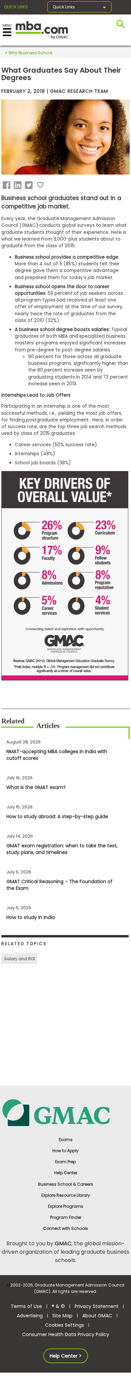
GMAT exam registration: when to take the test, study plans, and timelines (62, 849)
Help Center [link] (65, 1173)
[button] (8, 185)
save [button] (40, 185)
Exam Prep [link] (65, 1162)
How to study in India (30, 917)
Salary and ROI (19, 959)
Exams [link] (66, 1139)
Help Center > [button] (66, 1356)
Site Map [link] (62, 1315)
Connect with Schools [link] (65, 1228)
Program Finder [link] (65, 1217)
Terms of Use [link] (26, 1306)
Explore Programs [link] (65, 1206)
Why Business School (29, 53)
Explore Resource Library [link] (65, 1195)
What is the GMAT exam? (36, 787)
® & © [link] (58, 1306)
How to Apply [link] (65, 1151)
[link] (65, 1112)
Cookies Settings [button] (64, 1325)
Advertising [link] (30, 1315)
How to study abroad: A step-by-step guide (57, 816)
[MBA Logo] (42, 29)
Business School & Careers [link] (65, 1184)
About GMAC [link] (97, 1315)
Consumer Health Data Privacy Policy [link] (65, 1334)
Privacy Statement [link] (97, 1306)
